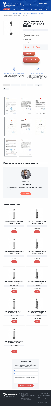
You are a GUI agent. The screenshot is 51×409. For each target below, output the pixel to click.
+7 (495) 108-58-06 (43, 3)
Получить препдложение (25, 385)
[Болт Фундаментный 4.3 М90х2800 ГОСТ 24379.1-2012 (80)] (11, 28)
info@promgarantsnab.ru (43, 5)
